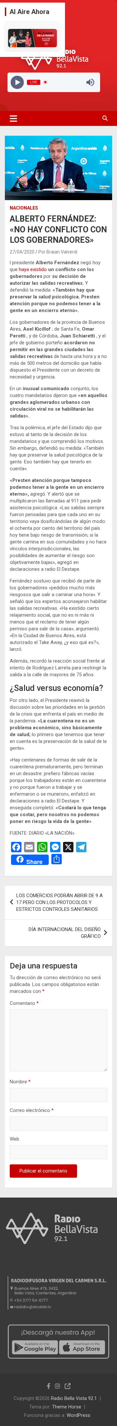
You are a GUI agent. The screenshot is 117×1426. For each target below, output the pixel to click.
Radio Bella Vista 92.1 (74, 1398)
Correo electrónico (32, 1110)
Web (14, 1139)
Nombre (20, 1082)
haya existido (33, 269)
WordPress (78, 1415)
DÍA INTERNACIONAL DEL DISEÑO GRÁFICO (65, 932)
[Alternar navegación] (13, 118)
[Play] (17, 82)
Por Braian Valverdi (57, 251)
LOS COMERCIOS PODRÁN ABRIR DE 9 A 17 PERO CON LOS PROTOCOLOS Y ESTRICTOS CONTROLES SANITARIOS (59, 902)
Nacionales (24, 208)
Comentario (24, 1003)
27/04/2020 (22, 251)
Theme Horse (66, 1407)
